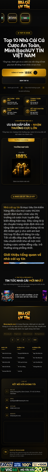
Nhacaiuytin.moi (10, 324)
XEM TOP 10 (24, 81)
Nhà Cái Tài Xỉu (6, 366)
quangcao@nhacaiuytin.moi (19, 401)
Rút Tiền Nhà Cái (37, 357)
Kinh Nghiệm (21, 357)
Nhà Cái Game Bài (7, 357)
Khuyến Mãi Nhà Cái (23, 353)
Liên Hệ (20, 371)
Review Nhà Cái (6, 371)
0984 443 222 (15, 408)
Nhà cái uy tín (12, 207)
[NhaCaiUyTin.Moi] (24, 4)
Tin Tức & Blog (21, 366)
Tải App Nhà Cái (37, 366)
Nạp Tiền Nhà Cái (37, 353)
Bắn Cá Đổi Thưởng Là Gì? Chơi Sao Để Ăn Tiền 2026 (26, 296)
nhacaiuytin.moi (15, 416)
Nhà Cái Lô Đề (6, 362)
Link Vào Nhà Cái (37, 362)
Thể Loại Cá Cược (22, 362)
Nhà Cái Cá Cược (6, 353)
